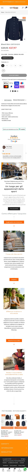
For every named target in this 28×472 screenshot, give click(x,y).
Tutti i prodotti (13, 465)
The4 (15, 460)
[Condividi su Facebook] (10, 91)
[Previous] (2, 100)
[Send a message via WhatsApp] (25, 469)
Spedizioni (5, 465)
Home (2, 12)
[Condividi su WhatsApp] (17, 91)
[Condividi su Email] (15, 91)
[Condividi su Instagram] (13, 91)
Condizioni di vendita (13, 462)
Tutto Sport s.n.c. (16, 459)
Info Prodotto (8, 100)
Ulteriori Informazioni (18, 100)
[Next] (25, 100)
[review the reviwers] (23, 151)
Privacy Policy (21, 465)
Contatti (22, 462)
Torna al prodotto (14, 208)
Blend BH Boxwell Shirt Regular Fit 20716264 (6, 432)
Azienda (5, 462)
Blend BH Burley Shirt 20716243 (19, 432)
